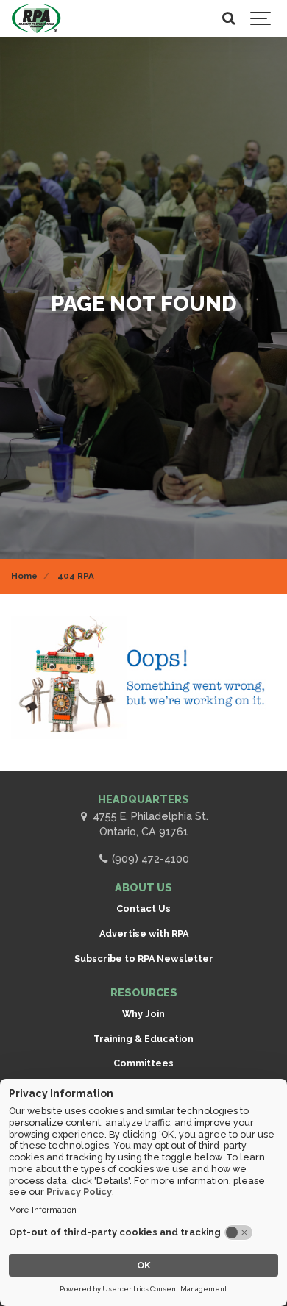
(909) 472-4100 (149, 858)
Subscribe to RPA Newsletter (143, 958)
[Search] (228, 18)
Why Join (143, 1013)
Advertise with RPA (143, 933)
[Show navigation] (261, 18)
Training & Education (143, 1038)
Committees (143, 1062)
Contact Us (143, 908)
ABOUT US (143, 887)
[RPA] (36, 18)
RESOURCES (143, 992)
